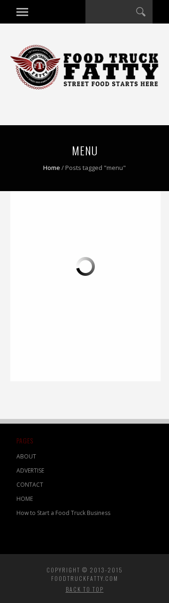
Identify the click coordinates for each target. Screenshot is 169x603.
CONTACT (29, 485)
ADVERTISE (30, 470)
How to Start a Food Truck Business (63, 513)
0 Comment (63, 366)
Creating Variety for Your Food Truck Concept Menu (42, 277)
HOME (24, 499)
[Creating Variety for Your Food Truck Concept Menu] (50, 243)
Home (51, 167)
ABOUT (26, 456)
